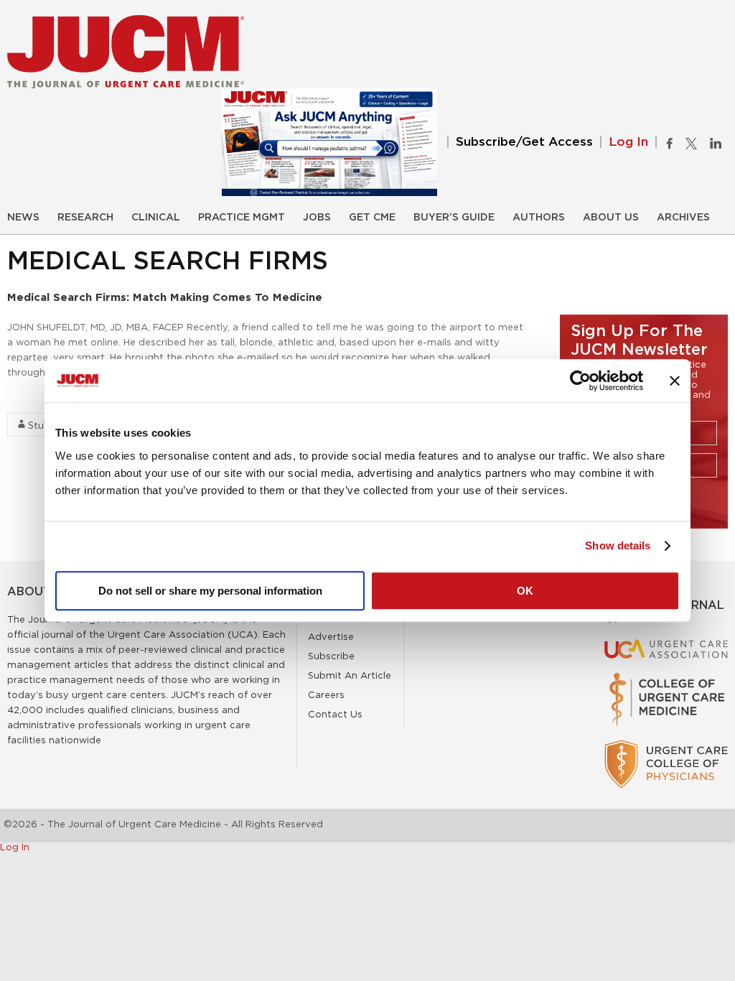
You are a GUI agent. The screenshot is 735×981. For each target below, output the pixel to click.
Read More (32, 398)
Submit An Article (349, 675)
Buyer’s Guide (454, 218)
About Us (611, 218)
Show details (617, 545)
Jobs (317, 218)
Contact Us (335, 714)
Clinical (155, 218)
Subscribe (331, 656)
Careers (326, 694)
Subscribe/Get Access (524, 142)
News (23, 218)
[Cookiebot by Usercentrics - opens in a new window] (580, 380)
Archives (683, 218)
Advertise (331, 636)
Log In (628, 142)
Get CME (372, 218)
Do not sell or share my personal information (210, 591)
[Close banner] (675, 381)
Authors (538, 218)
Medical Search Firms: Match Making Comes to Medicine (164, 297)
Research (85, 218)
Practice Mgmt (241, 218)
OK (525, 591)
